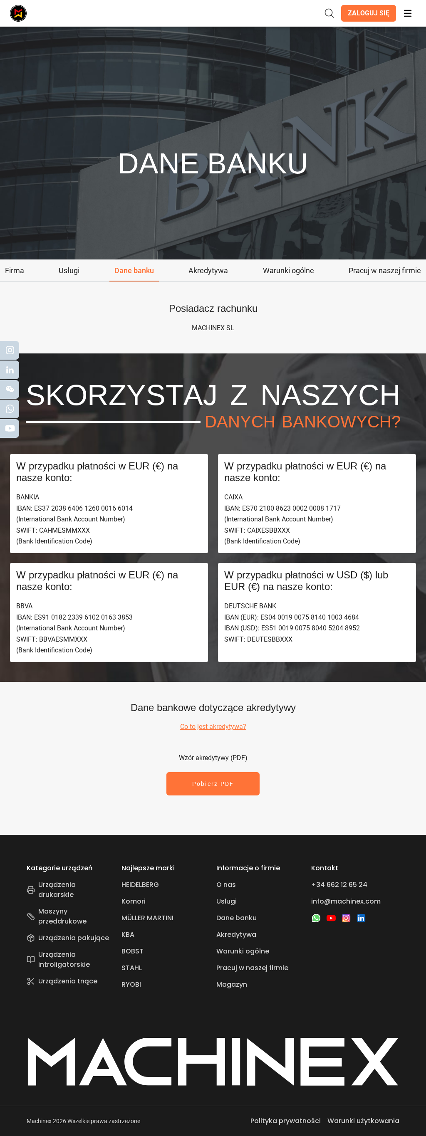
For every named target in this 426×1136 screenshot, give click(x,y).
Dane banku (236, 918)
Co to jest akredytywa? (213, 727)
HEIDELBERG (140, 884)
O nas (226, 884)
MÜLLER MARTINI (147, 918)
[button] (368, 13)
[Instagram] (346, 918)
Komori (133, 901)
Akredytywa (236, 934)
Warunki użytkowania (363, 1121)
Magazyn (231, 984)
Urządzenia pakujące (73, 938)
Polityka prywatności (285, 1121)
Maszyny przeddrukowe (62, 916)
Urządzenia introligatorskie (64, 959)
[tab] (14, 270)
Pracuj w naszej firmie (252, 968)
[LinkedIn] (361, 918)
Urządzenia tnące (67, 981)
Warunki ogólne (242, 951)
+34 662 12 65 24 (339, 884)
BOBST (132, 951)
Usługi (226, 901)
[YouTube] (331, 918)
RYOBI (131, 984)
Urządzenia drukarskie (57, 889)
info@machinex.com (346, 901)
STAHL (131, 968)
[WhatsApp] (316, 918)
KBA (127, 934)
